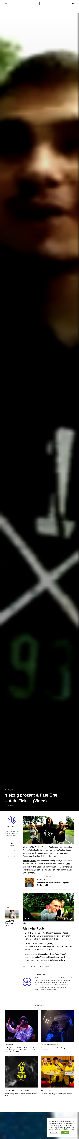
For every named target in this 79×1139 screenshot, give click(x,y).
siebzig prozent (47, 966)
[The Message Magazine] (39, 3)
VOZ (55, 966)
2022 (6, 1090)
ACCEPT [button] (65, 1133)
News (12, 789)
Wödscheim (9, 1045)
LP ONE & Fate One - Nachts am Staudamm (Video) (46, 932)
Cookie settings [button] (55, 1133)
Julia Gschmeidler (11, 826)
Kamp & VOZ (54, 850)
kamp (39, 966)
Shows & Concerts (51, 1045)
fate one (33, 966)
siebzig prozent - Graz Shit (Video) (39, 943)
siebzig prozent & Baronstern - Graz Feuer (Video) (45, 954)
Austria (7, 789)
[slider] (39, 919)
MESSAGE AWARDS (20, 1090)
